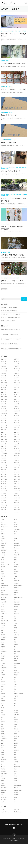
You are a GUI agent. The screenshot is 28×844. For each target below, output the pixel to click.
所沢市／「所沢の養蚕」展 (10, 171)
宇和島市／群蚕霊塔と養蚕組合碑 (13, 63)
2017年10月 (17, 479)
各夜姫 (15, 573)
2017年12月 (17, 476)
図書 (10, 167)
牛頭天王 (3, 675)
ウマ (2, 522)
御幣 (2, 278)
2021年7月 (16, 429)
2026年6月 (3, 361)
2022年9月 (16, 413)
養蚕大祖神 (3, 787)
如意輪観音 (3, 599)
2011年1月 (3, 512)
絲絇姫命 (16, 710)
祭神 (15, 698)
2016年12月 (17, 488)
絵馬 (2, 712)
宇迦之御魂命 (17, 604)
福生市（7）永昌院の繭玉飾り (12, 281)
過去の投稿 (4, 289)
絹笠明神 (6, 112)
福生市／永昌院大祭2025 (7, 334)
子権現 (2, 604)
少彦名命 (16, 609)
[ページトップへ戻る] (14, 835)
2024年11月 (17, 382)
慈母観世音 (16, 635)
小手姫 (2, 609)
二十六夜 (3, 555)
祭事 (2, 698)
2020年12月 (4, 439)
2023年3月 (16, 406)
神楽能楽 (3, 696)
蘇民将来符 (16, 736)
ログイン (3, 809)
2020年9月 (16, 441)
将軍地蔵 (16, 606)
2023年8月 (3, 401)
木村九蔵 (3, 646)
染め (15, 649)
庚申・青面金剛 (4, 620)
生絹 (15, 679)
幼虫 (2, 139)
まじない (3, 538)
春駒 (15, 642)
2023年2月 (3, 408)
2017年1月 (3, 488)
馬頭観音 (16, 792)
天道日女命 (3, 597)
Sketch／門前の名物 (8, 142)
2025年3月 (16, 378)
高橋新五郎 (3, 797)
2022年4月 (3, 420)
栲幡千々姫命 (17, 651)
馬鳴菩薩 (24, 31)
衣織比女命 (3, 759)
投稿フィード (17, 809)
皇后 (2, 686)
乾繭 (15, 550)
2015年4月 (3, 502)
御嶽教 (15, 628)
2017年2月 (16, 486)
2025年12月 (4, 368)
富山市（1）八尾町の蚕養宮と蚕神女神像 (11, 317)
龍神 (15, 802)
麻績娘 (2, 802)
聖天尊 (2, 729)
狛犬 (2, 677)
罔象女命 (16, 724)
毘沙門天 (3, 665)
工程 (15, 616)
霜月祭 (15, 780)
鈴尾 (15, 773)
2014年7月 (16, 505)
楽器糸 (2, 658)
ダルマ (15, 531)
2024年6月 (3, 389)
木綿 (15, 646)
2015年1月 (16, 502)
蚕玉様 (15, 745)
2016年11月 (4, 491)
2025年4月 (3, 378)
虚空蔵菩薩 (13, 194)
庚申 (15, 618)
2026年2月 (3, 366)
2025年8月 (3, 373)
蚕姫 (2, 740)
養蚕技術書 (3, 790)
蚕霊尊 (7, 60)
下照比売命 (16, 543)
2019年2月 (3, 462)
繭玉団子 (12, 31)
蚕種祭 (2, 750)
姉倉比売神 (3, 602)
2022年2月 (3, 422)
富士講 (2, 606)
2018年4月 (16, 472)
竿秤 (2, 705)
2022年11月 (17, 411)
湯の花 (15, 670)
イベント (3, 31)
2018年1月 (3, 476)
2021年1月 (16, 436)
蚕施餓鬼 (16, 743)
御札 (2, 632)
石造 (15, 689)
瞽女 (2, 689)
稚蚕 (15, 700)
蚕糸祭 (2, 752)
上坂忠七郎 (3, 543)
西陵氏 (2, 762)
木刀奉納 (16, 644)
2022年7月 (16, 415)
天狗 (2, 592)
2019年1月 (16, 462)
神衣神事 (16, 696)
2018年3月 (3, 474)
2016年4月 (3, 495)
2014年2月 (3, 507)
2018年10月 (4, 467)
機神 (2, 660)
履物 (15, 611)
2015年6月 (3, 500)
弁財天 (15, 623)
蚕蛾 (15, 752)
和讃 (2, 578)
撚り (15, 639)
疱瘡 (15, 682)
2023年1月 (16, 408)
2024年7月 (16, 387)
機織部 (15, 660)
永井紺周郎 (3, 668)
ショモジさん (17, 529)
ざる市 (2, 529)
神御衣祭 (3, 693)
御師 (2, 630)
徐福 (2, 628)
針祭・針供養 (4, 773)
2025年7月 (16, 373)
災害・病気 (16, 672)
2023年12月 (4, 396)
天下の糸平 (16, 583)
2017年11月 (4, 479)
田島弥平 (3, 682)
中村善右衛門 (17, 545)
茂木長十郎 (16, 731)
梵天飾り (3, 656)
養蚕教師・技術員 (18, 790)
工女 (2, 616)
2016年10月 (17, 491)
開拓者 (15, 778)
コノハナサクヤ (4, 526)
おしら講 (7, 31)
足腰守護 (3, 769)
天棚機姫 (3, 590)
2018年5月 (3, 472)
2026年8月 (3, 359)
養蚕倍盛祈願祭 (17, 785)
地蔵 (2, 580)
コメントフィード (5, 812)
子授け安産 (16, 602)
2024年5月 (16, 389)
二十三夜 (3, 552)
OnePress (20, 838)
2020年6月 (16, 444)
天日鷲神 (16, 588)
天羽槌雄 (16, 592)
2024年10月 (4, 385)
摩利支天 (3, 639)
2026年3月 (16, 364)
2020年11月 (17, 439)
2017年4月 (16, 484)
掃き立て (16, 637)
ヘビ (15, 536)
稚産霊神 (3, 700)
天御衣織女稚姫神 (18, 585)
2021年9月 (16, 427)
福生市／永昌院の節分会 (7, 348)
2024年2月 (3, 394)
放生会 (2, 642)
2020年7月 (3, 444)
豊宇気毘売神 (17, 766)
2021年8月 (3, 429)
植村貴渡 (16, 656)
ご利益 (15, 526)
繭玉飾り (10, 86)
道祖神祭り (3, 771)
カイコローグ (6, 2)
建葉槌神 (3, 623)
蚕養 (15, 755)
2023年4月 (3, 406)
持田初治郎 (3, 637)
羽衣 (15, 726)
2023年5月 (16, 404)
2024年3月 (16, 392)
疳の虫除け (3, 684)
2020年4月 (16, 446)
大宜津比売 (16, 580)
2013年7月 (16, 507)
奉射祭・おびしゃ (18, 597)
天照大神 (16, 590)
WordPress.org (17, 812)
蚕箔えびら (16, 750)
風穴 (15, 783)
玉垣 (15, 677)
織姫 (15, 717)
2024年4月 (3, 392)
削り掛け (3, 571)
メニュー (25, 2)
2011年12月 (17, 509)
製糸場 (15, 759)
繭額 (17, 167)
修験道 (15, 559)
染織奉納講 (3, 651)
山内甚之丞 (3, 613)
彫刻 (15, 625)
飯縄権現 (3, 785)
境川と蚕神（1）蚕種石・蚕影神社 (9, 307)
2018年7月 (3, 469)
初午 (2, 86)
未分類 (2, 649)
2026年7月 (16, 359)
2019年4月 (3, 460)
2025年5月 (16, 375)
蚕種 (23, 167)
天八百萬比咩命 (4, 585)
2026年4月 (3, 364)
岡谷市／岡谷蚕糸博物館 (7, 329)
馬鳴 (9, 252)
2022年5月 (16, 418)
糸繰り (2, 707)
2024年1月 (16, 394)
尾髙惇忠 (3, 611)
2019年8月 (3, 455)
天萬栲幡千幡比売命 (6, 595)
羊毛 (2, 726)
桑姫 (15, 653)
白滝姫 (15, 684)
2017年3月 (3, 486)
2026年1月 (16, 366)
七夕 (2, 540)
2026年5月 (16, 361)
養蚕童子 (3, 792)
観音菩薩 (16, 762)
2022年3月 (16, 420)
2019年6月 (3, 458)
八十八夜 (3, 566)
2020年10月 (4, 441)
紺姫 (2, 710)
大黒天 (2, 583)
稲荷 (2, 703)
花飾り (2, 731)
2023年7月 (16, 401)
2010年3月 (16, 512)
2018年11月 (17, 465)
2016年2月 (3, 498)
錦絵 (2, 776)
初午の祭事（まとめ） (9, 115)
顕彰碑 (2, 783)
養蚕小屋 (7, 195)
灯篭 (2, 672)
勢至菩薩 (16, 571)
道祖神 (15, 769)
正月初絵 (3, 663)
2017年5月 (3, 484)
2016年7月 (3, 493)
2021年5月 (16, 432)
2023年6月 (3, 404)
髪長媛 (15, 797)
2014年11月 (4, 505)
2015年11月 (17, 498)
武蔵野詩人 (16, 348)
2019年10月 (17, 453)
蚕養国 (2, 757)
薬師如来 (3, 736)
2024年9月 (16, 385)
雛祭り (2, 780)
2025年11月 (17, 368)
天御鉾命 (3, 588)
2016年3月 (16, 495)
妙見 (15, 599)
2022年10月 (4, 413)
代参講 (2, 557)
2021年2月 (3, 436)
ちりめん (3, 533)
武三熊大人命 (17, 663)
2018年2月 (16, 474)
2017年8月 (16, 481)
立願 (15, 703)
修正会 (2, 559)
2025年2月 (3, 380)
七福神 (15, 540)
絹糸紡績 (3, 715)
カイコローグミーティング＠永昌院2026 (10, 314)
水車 (15, 665)
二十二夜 (16, 552)
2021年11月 (17, 425)
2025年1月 (16, 380)
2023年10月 (4, 399)
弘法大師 (3, 625)
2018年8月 (16, 467)
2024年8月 (3, 387)
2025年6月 (3, 375)
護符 (15, 764)
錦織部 (15, 776)
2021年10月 (4, 427)
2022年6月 (3, 418)
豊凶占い (21, 194)
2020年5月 (3, 446)
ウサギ (15, 519)
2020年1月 (3, 451)
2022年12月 (4, 411)
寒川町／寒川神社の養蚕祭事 (8, 320)
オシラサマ (3, 524)
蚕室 (20, 167)
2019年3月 (16, 460)
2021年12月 (4, 425)
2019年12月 (17, 451)
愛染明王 (3, 635)
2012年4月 (3, 509)
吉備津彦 (3, 576)
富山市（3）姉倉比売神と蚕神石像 (9, 310)
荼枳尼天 (3, 733)
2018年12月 (4, 465)
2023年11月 (17, 396)
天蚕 (15, 595)
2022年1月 (16, 422)
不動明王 (3, 545)
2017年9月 (3, 481)
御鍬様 (15, 632)
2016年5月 (16, 493)
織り (2, 717)
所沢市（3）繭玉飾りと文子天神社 (13, 89)
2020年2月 (16, 448)
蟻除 (15, 757)
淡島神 (15, 668)
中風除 (2, 548)
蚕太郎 (15, 738)
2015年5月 (16, 500)
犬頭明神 (16, 675)
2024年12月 (4, 382)
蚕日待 (2, 745)
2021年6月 (3, 432)
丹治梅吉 (16, 548)
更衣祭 (2, 644)
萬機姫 (15, 733)
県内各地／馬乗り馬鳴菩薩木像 (12, 255)
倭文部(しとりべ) (5, 564)
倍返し (2, 562)
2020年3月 (3, 448)
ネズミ (2, 536)
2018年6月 (16, 469)
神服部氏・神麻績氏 (18, 693)
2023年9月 (16, 399)
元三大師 (16, 564)
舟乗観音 (16, 729)
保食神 (15, 557)
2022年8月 (3, 415)
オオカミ (16, 522)
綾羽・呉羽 (16, 715)
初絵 (15, 569)
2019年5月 (16, 458)
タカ (2, 531)
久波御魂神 (3, 550)
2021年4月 (3, 434)
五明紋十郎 (16, 555)
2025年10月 (4, 371)
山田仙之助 (16, 613)
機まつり (16, 658)
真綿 (15, 686)
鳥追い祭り (3, 799)
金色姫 (19, 31)
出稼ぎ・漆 (16, 566)
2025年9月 (16, 371)
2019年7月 (16, 455)
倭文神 (15, 562)
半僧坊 (2, 573)
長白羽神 (3, 778)
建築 (15, 620)
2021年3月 (16, 434)
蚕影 (16, 31)
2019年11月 (4, 453)
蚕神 (2, 747)
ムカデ (15, 538)
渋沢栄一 (3, 670)
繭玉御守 (3, 722)
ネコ (7, 167)
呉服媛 (15, 576)
